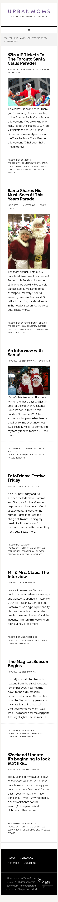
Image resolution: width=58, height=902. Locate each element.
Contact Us (26, 857)
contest (26, 163)
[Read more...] (16, 146)
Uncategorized (29, 637)
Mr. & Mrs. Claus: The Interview (28, 574)
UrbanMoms (29, 13)
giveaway (36, 163)
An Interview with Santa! (25, 352)
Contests (26, 160)
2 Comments (14, 72)
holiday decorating (23, 551)
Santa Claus (14, 554)
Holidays (42, 323)
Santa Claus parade (32, 554)
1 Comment (44, 361)
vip (18, 169)
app (23, 455)
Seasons (25, 545)
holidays (39, 551)
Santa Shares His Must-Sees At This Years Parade (25, 194)
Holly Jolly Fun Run (18, 329)
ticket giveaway (31, 166)
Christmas (27, 548)
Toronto (20, 332)
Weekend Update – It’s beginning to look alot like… (29, 759)
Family (41, 448)
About (11, 857)
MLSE (32, 329)
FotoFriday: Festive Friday (27, 478)
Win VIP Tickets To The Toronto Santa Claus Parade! (26, 59)
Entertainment (29, 323)
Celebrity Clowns (36, 326)
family (29, 455)
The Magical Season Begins (28, 663)
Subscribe (30, 862)
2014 (24, 326)
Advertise (13, 862)
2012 (24, 640)
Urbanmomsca (25, 736)
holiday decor (29, 830)
